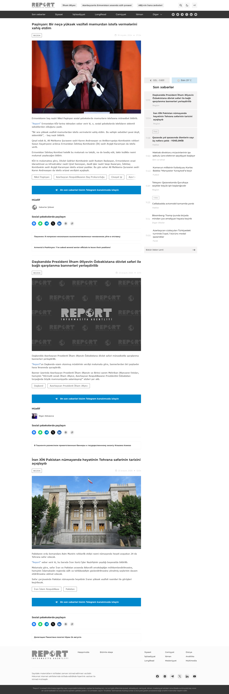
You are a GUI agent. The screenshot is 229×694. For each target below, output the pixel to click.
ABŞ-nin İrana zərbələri (150, 5)
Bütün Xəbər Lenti (155, 250)
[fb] (173, 14)
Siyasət (147, 652)
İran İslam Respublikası (46, 589)
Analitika (190, 656)
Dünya (189, 652)
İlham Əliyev (69, 5)
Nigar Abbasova (46, 416)
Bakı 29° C (186, 80)
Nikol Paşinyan (41, 177)
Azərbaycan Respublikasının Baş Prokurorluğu (80, 177)
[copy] (72, 223)
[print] (66, 223)
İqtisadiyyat (149, 656)
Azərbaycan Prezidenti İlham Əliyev (69, 385)
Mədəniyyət (171, 660)
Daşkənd (38, 385)
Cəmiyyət (169, 652)
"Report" (36, 364)
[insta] (177, 14)
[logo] (43, 5)
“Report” (36, 123)
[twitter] (186, 14)
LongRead (149, 660)
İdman (168, 656)
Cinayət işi (116, 177)
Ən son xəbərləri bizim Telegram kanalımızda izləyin (89, 190)
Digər (156, 14)
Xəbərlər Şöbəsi (46, 207)
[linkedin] (191, 14)
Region (36, 35)
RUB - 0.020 (158, 80)
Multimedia (191, 660)
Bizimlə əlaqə (106, 652)
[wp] (40, 223)
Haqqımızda (83, 652)
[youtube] (195, 14)
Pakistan (70, 589)
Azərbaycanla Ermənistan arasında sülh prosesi (107, 5)
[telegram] (182, 14)
